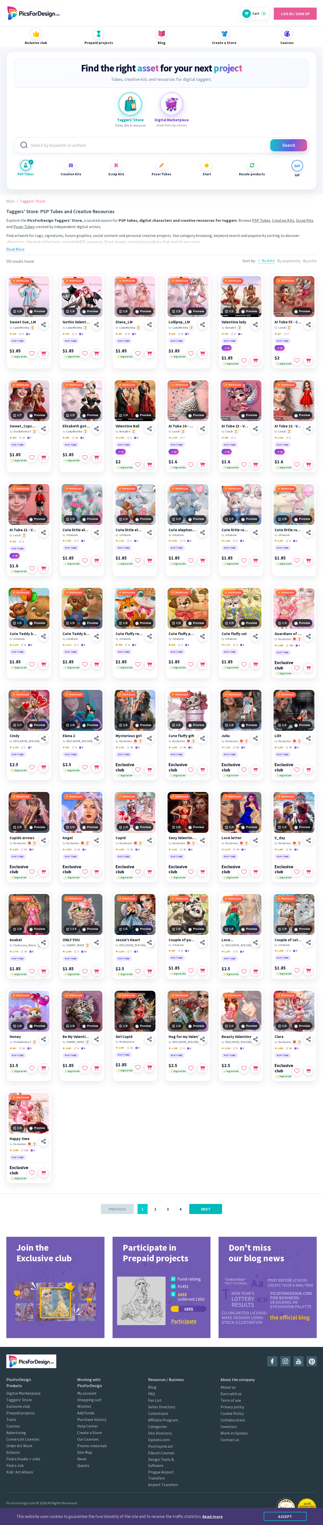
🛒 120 (24, 1150)
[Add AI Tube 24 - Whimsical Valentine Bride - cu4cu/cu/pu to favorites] (191, 464)
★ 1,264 (226, 1048)
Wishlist (84, 1406)
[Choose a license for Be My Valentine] (96, 1068)
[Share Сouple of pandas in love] (202, 942)
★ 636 (172, 333)
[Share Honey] (43, 1039)
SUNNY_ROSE (75, 945)
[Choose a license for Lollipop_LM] (202, 354)
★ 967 (172, 950)
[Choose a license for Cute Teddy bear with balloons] (43, 665)
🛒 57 (24, 849)
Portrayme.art (160, 1446)
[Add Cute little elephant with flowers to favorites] (85, 561)
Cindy (14, 736)
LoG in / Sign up (295, 13)
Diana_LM (124, 322)
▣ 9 (187, 644)
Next (205, 1209)
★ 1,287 (226, 951)
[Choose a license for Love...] (255, 971)
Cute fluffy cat (234, 634)
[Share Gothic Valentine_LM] (96, 325)
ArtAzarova (126, 1042)
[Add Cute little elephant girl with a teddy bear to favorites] (138, 561)
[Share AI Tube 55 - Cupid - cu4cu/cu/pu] (308, 325)
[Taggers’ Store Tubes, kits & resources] (130, 104)
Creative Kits (70, 174)
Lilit (278, 736)
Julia (226, 736)
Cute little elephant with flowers (76, 530)
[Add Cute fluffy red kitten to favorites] (138, 665)
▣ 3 (82, 437)
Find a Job (15, 1465)
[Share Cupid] (149, 840)
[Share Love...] (255, 942)
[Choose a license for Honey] (43, 1068)
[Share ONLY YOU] (96, 942)
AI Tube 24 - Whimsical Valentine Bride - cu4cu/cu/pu (182, 426)
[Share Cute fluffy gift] (202, 738)
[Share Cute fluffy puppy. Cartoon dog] (202, 636)
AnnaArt (230, 327)
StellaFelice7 (22, 431)
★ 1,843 (279, 747)
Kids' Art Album (19, 1471)
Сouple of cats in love (288, 940)
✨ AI (226, 348)
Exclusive (284, 639)
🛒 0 (233, 333)
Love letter (231, 838)
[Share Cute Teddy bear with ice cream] (96, 636)
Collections (158, 1413)
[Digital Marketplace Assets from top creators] (171, 104)
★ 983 (66, 437)
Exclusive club (284, 665)
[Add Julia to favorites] (244, 770)
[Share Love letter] (255, 840)
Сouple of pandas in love (182, 940)
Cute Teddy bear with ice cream (76, 634)
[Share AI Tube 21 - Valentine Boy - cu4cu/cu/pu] (43, 532)
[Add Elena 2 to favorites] (85, 767)
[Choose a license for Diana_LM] (149, 354)
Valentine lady (234, 322)
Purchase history (91, 1419)
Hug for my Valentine (187, 1036)
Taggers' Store (19, 1399)
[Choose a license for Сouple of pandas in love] (202, 971)
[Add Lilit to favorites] (297, 770)
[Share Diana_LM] (149, 325)
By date (268, 260)
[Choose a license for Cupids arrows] (43, 872)
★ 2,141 (120, 747)
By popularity (289, 260)
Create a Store (89, 1432)
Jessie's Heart (128, 940)
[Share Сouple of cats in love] (308, 942)
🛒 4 (182, 540)
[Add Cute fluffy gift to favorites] (191, 770)
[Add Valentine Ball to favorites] (138, 464)
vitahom (72, 535)
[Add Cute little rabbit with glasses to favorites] (244, 561)
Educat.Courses (161, 1452)
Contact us (230, 1439)
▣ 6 (28, 333)
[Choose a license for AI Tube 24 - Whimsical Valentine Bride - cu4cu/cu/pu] (202, 464)
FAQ (151, 1393)
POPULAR (22, 280)
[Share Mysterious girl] (149, 738)
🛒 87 (289, 849)
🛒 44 (130, 747)
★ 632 (13, 1048)
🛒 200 (289, 645)
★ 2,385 (14, 1150)
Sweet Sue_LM (23, 322)
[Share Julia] (255, 738)
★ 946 (119, 644)
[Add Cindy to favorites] (32, 767)
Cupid (121, 838)
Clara (279, 1036)
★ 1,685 (279, 645)
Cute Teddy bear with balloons (23, 634)
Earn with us (231, 1393)
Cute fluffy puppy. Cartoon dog (182, 634)
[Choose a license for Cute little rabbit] (308, 561)
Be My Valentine (76, 1036)
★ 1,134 (14, 644)
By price (310, 260)
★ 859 (13, 437)
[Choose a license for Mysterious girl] (149, 770)
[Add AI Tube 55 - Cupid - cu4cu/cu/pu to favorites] (297, 361)
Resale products (252, 174)
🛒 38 (236, 747)
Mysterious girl (129, 736)
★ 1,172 (67, 644)
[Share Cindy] (43, 738)
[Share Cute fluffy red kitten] (149, 636)
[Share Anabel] (43, 942)
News (82, 1458)
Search (288, 145)
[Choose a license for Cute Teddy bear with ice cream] (96, 665)
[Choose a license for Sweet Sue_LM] (43, 354)
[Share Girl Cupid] (149, 1039)
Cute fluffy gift (181, 736)
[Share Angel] (96, 840)
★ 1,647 (67, 1048)
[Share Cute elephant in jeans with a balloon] (202, 532)
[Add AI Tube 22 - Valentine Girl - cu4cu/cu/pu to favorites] (297, 464)
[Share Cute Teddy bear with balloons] (43, 636)
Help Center (87, 1426)
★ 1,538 (67, 849)
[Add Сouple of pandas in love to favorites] (191, 971)
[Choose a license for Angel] (96, 872)
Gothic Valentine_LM (76, 322)
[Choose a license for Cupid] (149, 872)
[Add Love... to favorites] (244, 971)
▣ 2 (240, 333)
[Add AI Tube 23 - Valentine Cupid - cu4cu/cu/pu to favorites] (244, 464)
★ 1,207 (279, 540)
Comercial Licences (22, 1439)
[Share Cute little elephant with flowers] (96, 532)
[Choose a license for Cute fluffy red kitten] (149, 665)
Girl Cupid (124, 1036)
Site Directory (160, 1433)
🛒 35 (289, 1048)
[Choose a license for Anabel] (43, 971)
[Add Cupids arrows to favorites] (32, 872)
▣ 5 (134, 333)
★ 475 (66, 333)
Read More (15, 249)
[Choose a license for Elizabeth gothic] (96, 457)
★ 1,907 (120, 1047)
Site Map (84, 1452)
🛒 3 (288, 437)
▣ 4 (136, 437)
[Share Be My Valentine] (96, 1039)
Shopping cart (89, 1399)
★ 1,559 (14, 849)
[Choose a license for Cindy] (43, 767)
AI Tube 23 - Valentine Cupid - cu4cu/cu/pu (235, 426)
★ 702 (225, 333)
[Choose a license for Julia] (255, 770)
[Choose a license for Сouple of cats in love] (308, 971)
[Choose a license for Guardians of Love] (308, 668)
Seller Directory (161, 1406)
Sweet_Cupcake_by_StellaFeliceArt (23, 426)
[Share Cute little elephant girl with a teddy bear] (149, 532)
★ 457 (119, 333)
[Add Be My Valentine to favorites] (85, 1068)
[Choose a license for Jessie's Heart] (149, 971)
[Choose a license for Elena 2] (96, 767)
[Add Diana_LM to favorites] (138, 354)
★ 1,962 (279, 849)
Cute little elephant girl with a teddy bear (129, 530)
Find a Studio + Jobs (23, 1458)
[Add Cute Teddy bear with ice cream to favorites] (85, 665)
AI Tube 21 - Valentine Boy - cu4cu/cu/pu (23, 530)
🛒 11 (22, 437)
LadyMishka (21, 327)
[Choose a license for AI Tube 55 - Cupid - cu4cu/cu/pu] (308, 361)
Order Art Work (19, 1445)
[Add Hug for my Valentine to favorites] (191, 1068)
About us (228, 1387)
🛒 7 (182, 437)
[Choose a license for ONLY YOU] (96, 971)
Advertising (16, 1432)
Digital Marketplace (23, 1393)
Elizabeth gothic (76, 426)
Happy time (20, 1138)
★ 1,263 (226, 540)
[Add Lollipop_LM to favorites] (191, 354)
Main (10, 201)
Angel (68, 838)
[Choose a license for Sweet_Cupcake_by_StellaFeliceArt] (43, 457)
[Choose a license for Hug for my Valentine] (202, 1068)
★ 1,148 (14, 747)
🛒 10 (75, 437)
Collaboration (233, 1419)
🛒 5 (21, 333)
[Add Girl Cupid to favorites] (138, 1067)
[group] (55, 1287)
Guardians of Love (288, 634)
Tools (11, 1419)
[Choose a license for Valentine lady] (255, 361)
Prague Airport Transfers (161, 1475)
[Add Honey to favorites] (32, 1068)
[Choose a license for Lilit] (308, 770)
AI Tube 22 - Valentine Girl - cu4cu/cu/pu (288, 426)
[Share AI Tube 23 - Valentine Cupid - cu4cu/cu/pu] (255, 429)
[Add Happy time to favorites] (32, 1173)
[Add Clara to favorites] (297, 1071)
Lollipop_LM (179, 322)
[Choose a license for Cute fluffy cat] (255, 665)
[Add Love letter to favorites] (244, 872)
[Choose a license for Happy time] (43, 1173)
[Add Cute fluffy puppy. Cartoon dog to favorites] (191, 665)
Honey (15, 1036)
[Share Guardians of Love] (308, 636)
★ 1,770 (14, 951)
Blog (152, 1387)
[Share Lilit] (308, 738)
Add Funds (85, 1412)
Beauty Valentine (237, 1036)
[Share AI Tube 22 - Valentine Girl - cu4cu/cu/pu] (308, 429)
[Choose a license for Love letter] (255, 872)
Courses (13, 1426)
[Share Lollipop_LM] (202, 325)
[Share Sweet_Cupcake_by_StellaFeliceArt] (43, 429)
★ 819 (172, 644)
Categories (157, 1426)
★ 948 (225, 437)
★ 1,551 (173, 540)
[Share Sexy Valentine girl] (202, 840)
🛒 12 (130, 1047)
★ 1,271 (120, 540)
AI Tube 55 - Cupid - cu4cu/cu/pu (288, 322)
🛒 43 (183, 849)
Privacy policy (232, 1406)
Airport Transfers (163, 1484)
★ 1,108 (279, 437)
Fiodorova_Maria (24, 945)
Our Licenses (88, 1439)
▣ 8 (295, 540)
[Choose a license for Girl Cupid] (149, 1067)
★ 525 (13, 333)
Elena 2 (69, 736)
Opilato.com (159, 1439)
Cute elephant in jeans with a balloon (182, 530)
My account (87, 1393)
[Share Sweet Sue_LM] (43, 325)
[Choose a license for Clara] (308, 1071)
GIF (297, 175)
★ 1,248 (173, 1048)
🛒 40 (183, 747)
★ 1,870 (120, 951)
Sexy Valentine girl (182, 838)
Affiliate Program (163, 1419)
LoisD (282, 327)
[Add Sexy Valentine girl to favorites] (191, 872)
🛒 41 (289, 747)
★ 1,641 (173, 747)
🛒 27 (24, 951)
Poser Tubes (161, 174)
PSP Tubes (25, 174)
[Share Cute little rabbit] (308, 532)
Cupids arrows (22, 838)
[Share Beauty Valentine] (255, 1039)
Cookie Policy (232, 1413)
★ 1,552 (120, 849)
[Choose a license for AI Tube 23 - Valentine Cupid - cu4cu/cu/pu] (255, 464)
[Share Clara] (308, 1039)
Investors (229, 1426)
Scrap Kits (116, 174)
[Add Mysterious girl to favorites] (138, 770)
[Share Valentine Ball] (149, 429)
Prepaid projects (20, 1412)
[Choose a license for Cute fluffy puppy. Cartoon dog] (202, 665)
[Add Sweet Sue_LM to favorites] (32, 354)
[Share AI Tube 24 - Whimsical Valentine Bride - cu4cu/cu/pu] (202, 429)
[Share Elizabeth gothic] (96, 429)
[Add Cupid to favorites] (138, 872)
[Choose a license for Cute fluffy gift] (202, 770)
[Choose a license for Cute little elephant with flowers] (96, 561)
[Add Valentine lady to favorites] (244, 361)
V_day (280, 838)
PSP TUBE (18, 341)
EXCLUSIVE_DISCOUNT (28, 741)
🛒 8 (180, 333)
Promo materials (92, 1445)
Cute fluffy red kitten (129, 634)
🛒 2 (74, 333)
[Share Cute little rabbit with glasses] (255, 532)
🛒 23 (130, 849)
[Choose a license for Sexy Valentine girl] (202, 872)
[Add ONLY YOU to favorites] (85, 971)
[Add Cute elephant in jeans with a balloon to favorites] (191, 561)
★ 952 (66, 747)
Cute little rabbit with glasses (235, 530)
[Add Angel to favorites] (85, 872)
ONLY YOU (71, 940)
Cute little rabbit (288, 530)
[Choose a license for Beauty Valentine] (255, 1068)
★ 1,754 (173, 437)
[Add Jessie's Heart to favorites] (138, 971)
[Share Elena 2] (96, 738)
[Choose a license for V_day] (308, 872)
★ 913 (13, 541)
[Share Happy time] (43, 1141)
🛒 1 (233, 437)
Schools (13, 1452)
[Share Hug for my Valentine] (202, 1039)
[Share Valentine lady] (255, 325)
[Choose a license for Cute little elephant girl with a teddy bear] (149, 561)
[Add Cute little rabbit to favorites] (297, 561)
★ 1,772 (226, 644)
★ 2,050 (279, 1048)
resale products (148, 241)
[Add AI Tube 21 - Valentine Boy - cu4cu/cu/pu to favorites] (32, 568)
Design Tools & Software (161, 1462)
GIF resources (91, 241)
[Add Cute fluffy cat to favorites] (244, 665)
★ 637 (278, 333)
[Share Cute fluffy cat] (255, 636)
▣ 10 (83, 951)
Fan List (155, 1400)
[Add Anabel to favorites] (32, 971)
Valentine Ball (127, 426)
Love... (227, 940)
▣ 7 (29, 437)
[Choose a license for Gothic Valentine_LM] (96, 354)
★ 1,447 (67, 540)
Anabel (16, 940)
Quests (83, 1465)
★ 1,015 (120, 437)
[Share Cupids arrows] (43, 840)
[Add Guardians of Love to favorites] (297, 668)
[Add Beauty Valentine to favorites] (244, 1068)
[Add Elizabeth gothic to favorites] (85, 457)
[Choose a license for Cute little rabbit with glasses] (255, 561)
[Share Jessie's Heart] (149, 942)
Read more (212, 1516)
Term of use (231, 1400)
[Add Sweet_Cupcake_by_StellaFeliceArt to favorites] (32, 457)
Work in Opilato (234, 1433)
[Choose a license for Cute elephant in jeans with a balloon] (202, 561)
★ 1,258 (279, 950)
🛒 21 (77, 849)
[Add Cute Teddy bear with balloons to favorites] (32, 665)
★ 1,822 (173, 849)
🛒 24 (236, 849)
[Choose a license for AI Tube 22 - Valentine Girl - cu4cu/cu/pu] (308, 464)
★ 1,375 (226, 849)
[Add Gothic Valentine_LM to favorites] (85, 354)
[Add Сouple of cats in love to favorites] (297, 971)
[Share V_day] (308, 840)
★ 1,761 (226, 747)
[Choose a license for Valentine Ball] (149, 464)
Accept (285, 1516)
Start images (115, 241)
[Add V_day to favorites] (297, 872)
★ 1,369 (67, 951)
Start (207, 174)
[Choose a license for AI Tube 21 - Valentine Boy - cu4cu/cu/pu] (43, 568)
